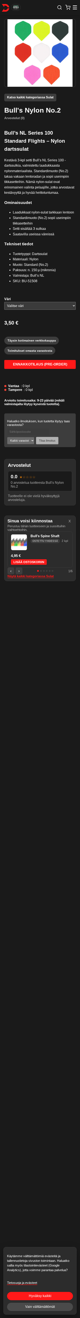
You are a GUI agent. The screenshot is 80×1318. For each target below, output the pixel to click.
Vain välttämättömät (40, 1306)
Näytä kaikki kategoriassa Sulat (30, 576)
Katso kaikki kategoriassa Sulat (30, 97)
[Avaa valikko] (75, 7)
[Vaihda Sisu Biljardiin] (16, 7)
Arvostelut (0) (14, 118)
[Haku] (59, 7)
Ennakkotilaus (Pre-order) (40, 364)
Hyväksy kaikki (40, 1296)
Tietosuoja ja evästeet (22, 1283)
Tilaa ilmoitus (47, 440)
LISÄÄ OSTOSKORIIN (28, 562)
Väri (7, 299)
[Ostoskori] (68, 7)
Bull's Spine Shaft (45, 536)
